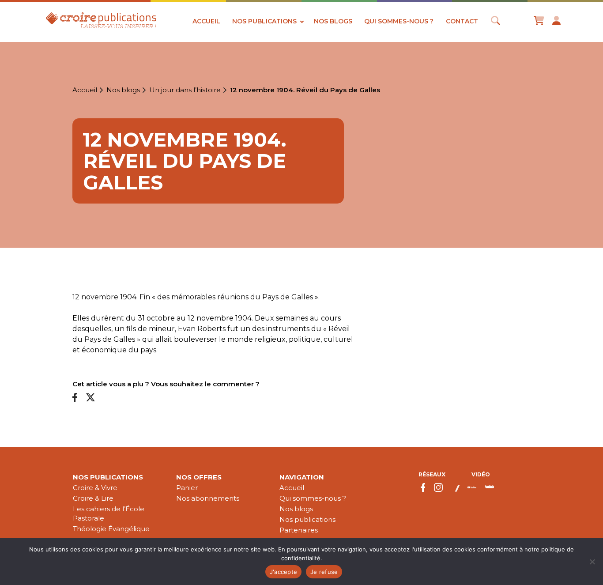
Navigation (301, 477)
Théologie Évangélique (111, 529)
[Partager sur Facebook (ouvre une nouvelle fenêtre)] (74, 398)
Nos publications (264, 21)
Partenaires (298, 530)
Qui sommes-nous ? (398, 21)
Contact (462, 21)
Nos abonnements (207, 498)
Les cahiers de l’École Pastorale (108, 513)
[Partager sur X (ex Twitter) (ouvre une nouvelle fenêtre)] (90, 398)
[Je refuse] (592, 561)
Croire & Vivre (95, 487)
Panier (187, 487)
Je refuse (324, 571)
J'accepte (283, 571)
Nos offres (199, 477)
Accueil (206, 21)
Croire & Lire (93, 498)
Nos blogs (333, 21)
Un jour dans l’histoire (185, 90)
